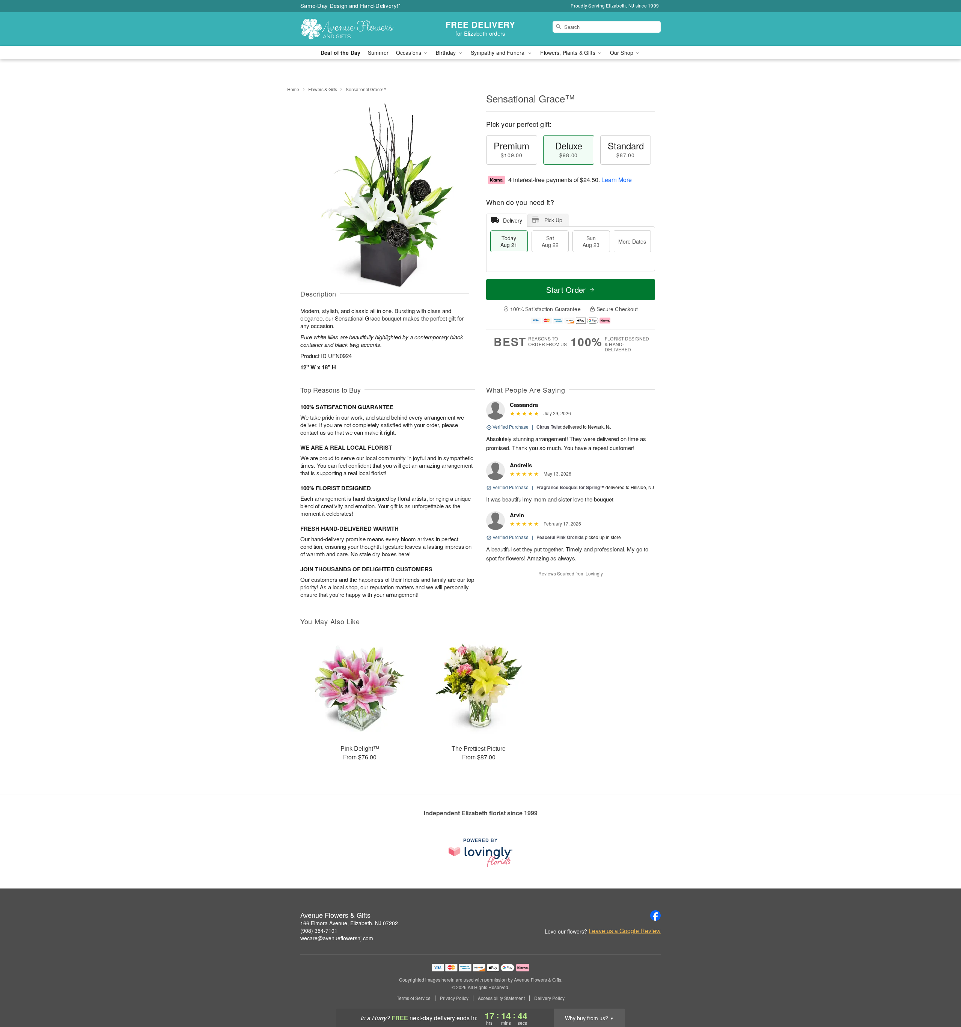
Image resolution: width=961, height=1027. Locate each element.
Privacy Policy (454, 998)
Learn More (616, 179)
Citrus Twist (549, 426)
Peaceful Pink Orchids (560, 537)
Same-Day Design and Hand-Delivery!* (350, 5)
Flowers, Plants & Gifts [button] (568, 52)
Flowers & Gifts (322, 89)
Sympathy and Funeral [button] (499, 52)
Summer (378, 52)
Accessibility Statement (501, 998)
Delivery (512, 220)
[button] (941, 995)
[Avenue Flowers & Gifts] (354, 29)
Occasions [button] (409, 52)
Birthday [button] (446, 52)
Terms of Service (414, 998)
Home (293, 89)
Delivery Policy (549, 998)
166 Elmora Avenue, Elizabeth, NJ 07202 (349, 923)
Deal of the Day (340, 52)
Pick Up (553, 220)
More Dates (632, 241)
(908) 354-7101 (318, 930)
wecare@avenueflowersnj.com (336, 938)
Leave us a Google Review (625, 931)
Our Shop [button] (622, 52)
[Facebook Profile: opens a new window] (655, 915)
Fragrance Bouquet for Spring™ (570, 487)
